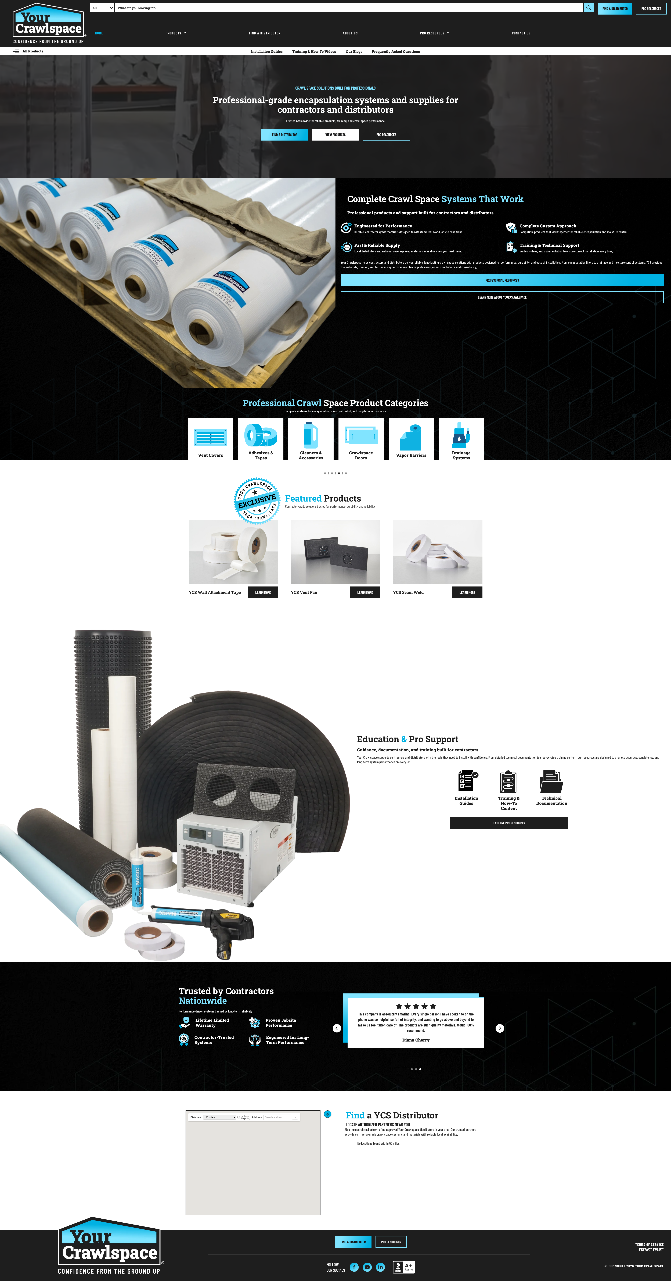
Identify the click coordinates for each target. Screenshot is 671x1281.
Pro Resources (432, 33)
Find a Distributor (264, 33)
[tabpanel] (210, 441)
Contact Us (521, 33)
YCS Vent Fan (304, 592)
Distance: (196, 1117)
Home (99, 33)
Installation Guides (267, 51)
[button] (337, 1028)
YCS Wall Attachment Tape (215, 592)
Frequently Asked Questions (396, 51)
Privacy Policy (651, 1249)
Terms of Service (649, 1244)
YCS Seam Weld (408, 592)
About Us (350, 33)
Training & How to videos (314, 51)
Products (173, 33)
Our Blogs (354, 51)
